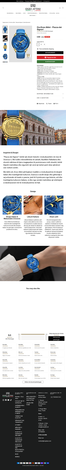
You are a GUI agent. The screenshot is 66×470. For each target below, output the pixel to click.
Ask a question (43, 97)
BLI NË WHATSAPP (50, 61)
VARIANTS (40, 41)
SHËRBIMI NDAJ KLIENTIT (19, 406)
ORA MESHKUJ (10, 13)
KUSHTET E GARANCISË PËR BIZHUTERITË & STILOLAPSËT (19, 448)
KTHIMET (18, 425)
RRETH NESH (32, 15)
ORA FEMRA (18, 13)
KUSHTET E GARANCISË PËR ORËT (18, 433)
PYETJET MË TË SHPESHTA (19, 402)
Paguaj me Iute (51, 57)
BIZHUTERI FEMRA (43, 13)
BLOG (16, 454)
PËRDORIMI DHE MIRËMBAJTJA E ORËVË (19, 411)
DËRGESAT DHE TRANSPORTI (19, 421)
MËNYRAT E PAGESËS (18, 428)
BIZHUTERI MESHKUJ (32, 13)
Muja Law (41, 438)
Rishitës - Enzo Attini (19, 397)
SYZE (24, 13)
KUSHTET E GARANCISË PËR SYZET (18, 439)
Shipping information (45, 93)
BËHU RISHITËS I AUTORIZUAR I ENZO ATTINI (31, 398)
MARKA (17, 456)
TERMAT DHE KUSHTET (19, 417)
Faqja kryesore (5, 22)
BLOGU (57, 13)
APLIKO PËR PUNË (29, 403)
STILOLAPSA (52, 13)
